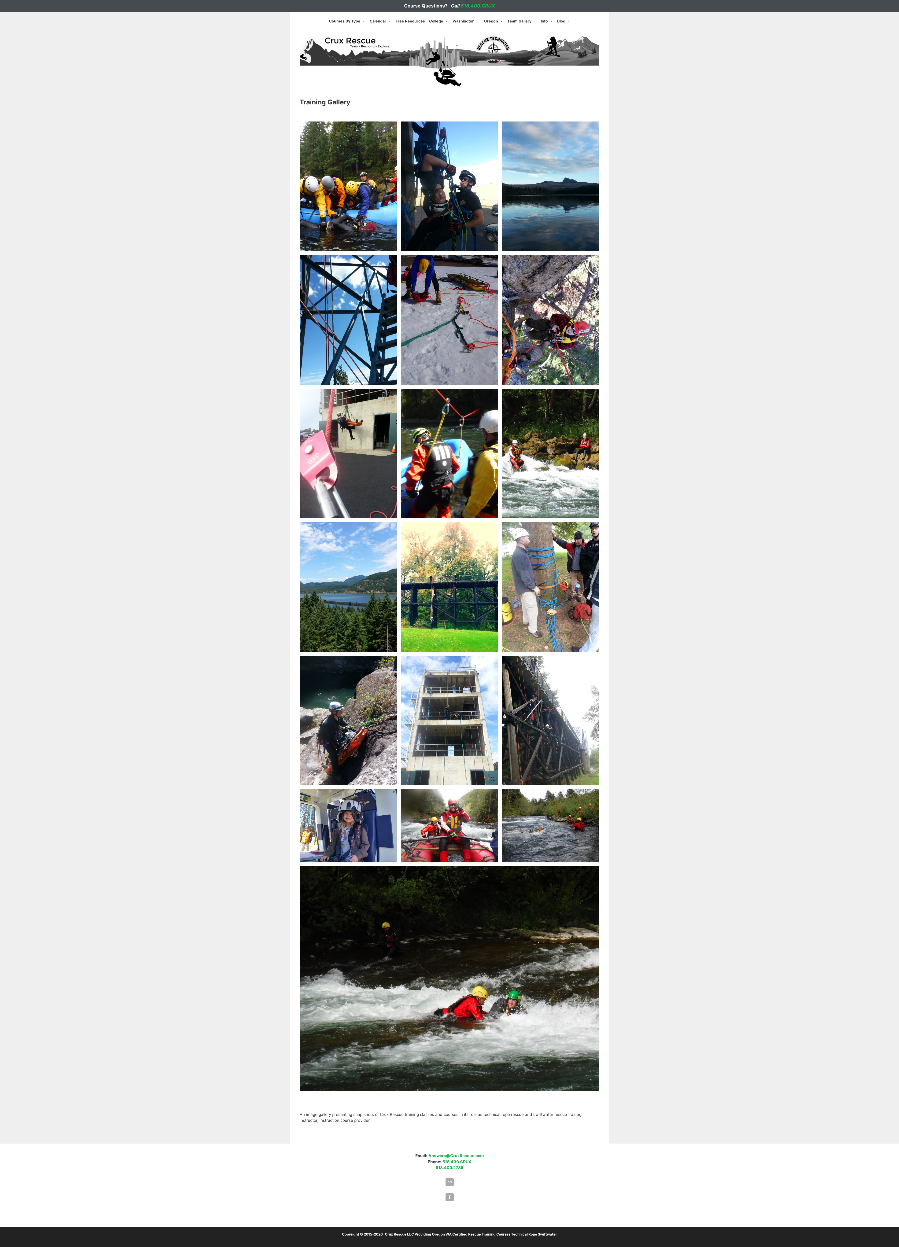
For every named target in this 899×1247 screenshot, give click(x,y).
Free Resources (410, 21)
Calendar (378, 21)
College (436, 21)
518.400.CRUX (478, 6)
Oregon (491, 21)
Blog (561, 21)
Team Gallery (519, 21)
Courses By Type (344, 21)
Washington (464, 21)
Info (544, 21)
